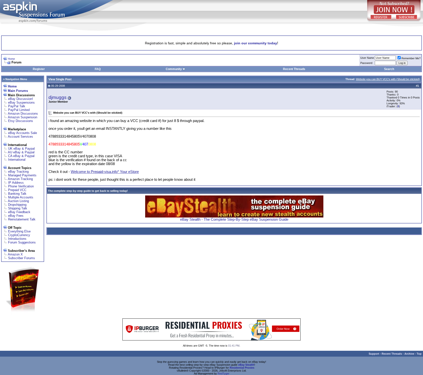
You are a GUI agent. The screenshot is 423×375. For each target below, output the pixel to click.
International (16, 159)
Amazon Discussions (23, 113)
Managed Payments (22, 175)
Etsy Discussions (20, 121)
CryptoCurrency (19, 235)
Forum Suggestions (22, 242)
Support (374, 353)
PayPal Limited (19, 110)
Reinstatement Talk (21, 219)
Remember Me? (411, 58)
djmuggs (57, 97)
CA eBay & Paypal (21, 156)
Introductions (17, 239)
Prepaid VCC (17, 190)
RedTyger (223, 373)
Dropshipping (17, 204)
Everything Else (19, 231)
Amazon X (15, 254)
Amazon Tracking (20, 179)
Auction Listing (18, 201)
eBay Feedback (19, 212)
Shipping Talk (17, 208)
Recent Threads (294, 69)
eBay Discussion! (20, 99)
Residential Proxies (242, 367)
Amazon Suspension (22, 117)
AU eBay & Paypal (21, 152)
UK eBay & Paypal (21, 148)
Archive (409, 353)
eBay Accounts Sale (22, 133)
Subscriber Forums (21, 258)
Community (174, 69)
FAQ (98, 69)
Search (389, 69)
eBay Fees (16, 216)
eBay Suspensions (21, 102)
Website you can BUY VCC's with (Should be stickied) (388, 79)
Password (366, 62)
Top (419, 353)
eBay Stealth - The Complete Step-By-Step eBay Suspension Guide (234, 219)
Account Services (20, 136)
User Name (367, 57)
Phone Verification (21, 186)
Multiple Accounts (20, 197)
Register (39, 69)
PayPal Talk (16, 106)
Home (11, 58)
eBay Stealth (246, 364)
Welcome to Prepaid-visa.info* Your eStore (105, 172)
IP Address (16, 182)
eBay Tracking (18, 171)
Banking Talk (17, 193)
